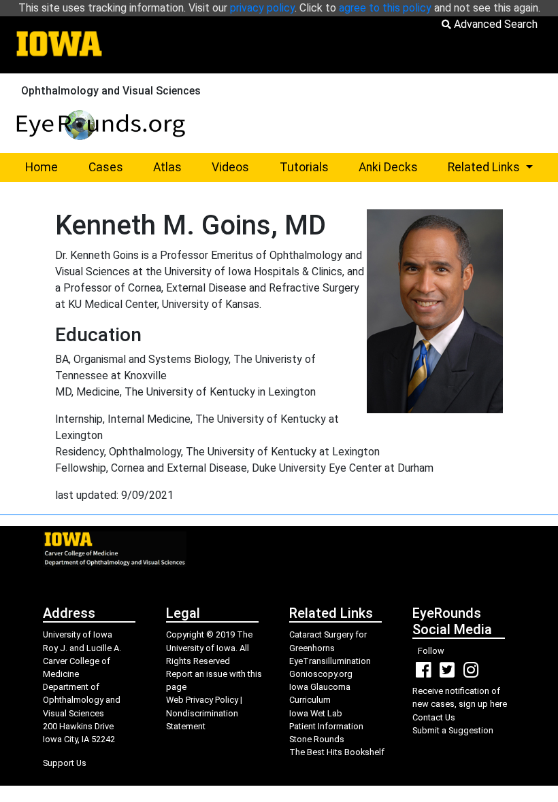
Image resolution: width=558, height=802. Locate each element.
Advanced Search (494, 24)
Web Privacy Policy (202, 700)
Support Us (64, 763)
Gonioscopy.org (320, 674)
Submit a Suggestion (452, 730)
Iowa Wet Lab (315, 713)
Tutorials (304, 167)
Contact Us (433, 717)
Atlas (167, 167)
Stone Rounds (316, 739)
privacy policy (262, 7)
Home (41, 167)
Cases (105, 167)
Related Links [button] (498, 167)
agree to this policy (385, 7)
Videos (230, 167)
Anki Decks (388, 167)
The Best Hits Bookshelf (336, 752)
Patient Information (326, 726)
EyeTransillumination (330, 661)
